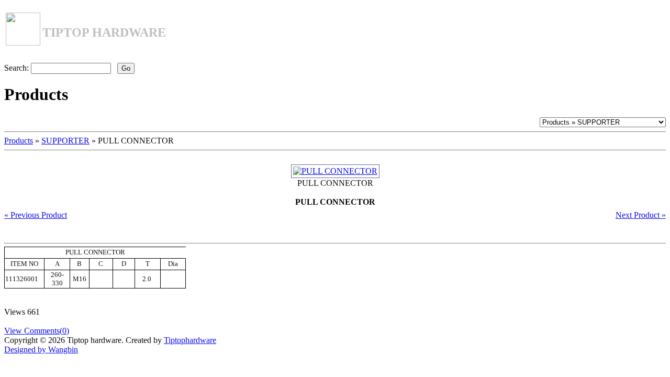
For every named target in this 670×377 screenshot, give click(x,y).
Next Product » (641, 214)
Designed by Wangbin (41, 349)
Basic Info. (43, 238)
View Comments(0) (36, 330)
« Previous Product (35, 214)
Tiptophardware (190, 340)
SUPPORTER (65, 140)
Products (18, 140)
